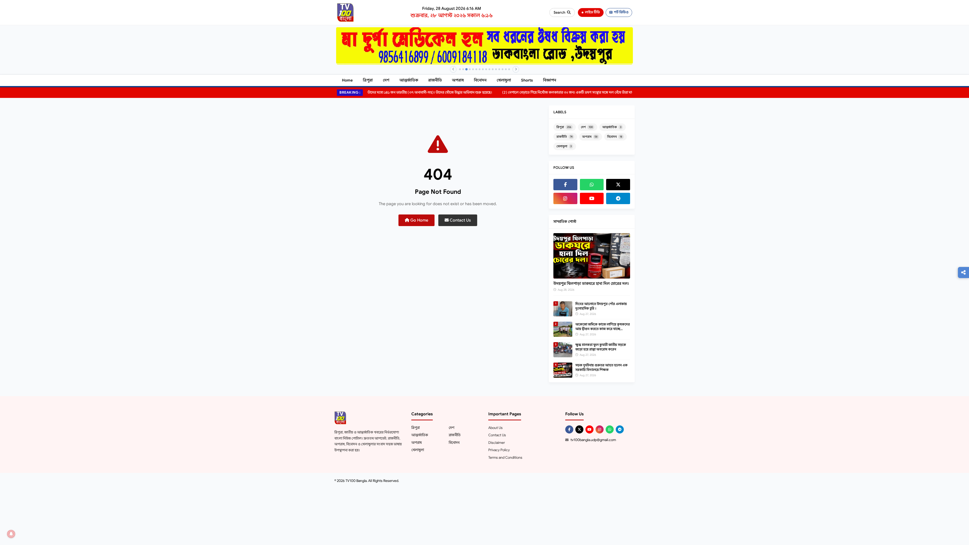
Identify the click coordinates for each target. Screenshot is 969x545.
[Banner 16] (509, 69)
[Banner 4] (470, 69)
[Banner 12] (496, 69)
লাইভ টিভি (592, 12)
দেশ (386, 80)
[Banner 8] (483, 69)
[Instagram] (565, 198)
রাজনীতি (435, 80)
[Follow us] (963, 272)
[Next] (516, 69)
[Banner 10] (489, 69)
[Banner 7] (479, 69)
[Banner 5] (473, 69)
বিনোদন (480, 80)
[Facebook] (565, 184)
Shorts (527, 80)
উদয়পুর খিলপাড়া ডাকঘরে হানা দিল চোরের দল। (591, 283)
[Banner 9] (486, 69)
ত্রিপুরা (368, 80)
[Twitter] (618, 184)
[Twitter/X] (579, 429)
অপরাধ (458, 80)
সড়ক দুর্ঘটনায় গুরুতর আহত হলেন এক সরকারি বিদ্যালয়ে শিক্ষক (601, 367)
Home (347, 80)
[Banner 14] (502, 69)
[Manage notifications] (11, 534)
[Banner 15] (506, 69)
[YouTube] (592, 198)
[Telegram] (618, 198)
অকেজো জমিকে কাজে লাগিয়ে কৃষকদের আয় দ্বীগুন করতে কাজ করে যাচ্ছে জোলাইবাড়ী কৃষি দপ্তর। (602, 329)
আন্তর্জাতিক (408, 80)
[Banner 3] (466, 69)
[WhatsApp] (592, 184)
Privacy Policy (499, 450)
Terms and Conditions (505, 457)
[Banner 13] (499, 69)
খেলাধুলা (504, 80)
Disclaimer (496, 442)
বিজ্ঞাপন (549, 80)
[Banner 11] (493, 69)
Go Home (418, 220)
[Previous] (453, 69)
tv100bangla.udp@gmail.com (593, 440)
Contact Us (460, 220)
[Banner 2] (463, 69)
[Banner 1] (460, 69)
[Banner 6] (476, 69)
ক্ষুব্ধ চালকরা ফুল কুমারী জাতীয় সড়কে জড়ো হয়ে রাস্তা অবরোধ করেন (600, 347)
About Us (495, 427)
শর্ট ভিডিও (621, 12)
